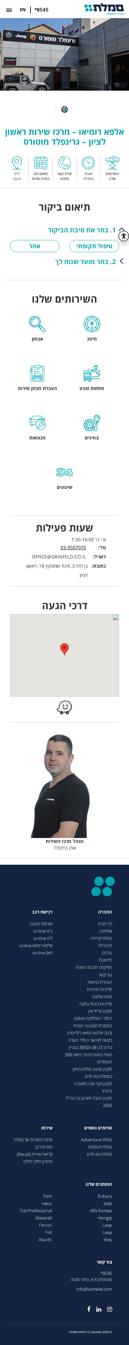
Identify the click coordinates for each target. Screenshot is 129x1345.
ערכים (107, 953)
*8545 (41, 10)
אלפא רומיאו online (36, 945)
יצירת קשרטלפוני (64, 176)
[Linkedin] (95, 1306)
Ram (47, 1196)
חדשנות (105, 960)
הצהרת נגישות (100, 982)
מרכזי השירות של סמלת (33, 1140)
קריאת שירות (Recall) (35, 1154)
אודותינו (105, 931)
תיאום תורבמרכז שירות (41, 176)
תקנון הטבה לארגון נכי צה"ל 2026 (89, 1101)
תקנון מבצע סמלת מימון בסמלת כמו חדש (92, 1072)
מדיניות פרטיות (99, 989)
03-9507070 (73, 547)
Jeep (108, 1203)
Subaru (105, 1196)
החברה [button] (105, 912)
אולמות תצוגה (41, 924)
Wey (108, 1239)
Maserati (43, 1218)
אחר (34, 246)
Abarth (45, 1239)
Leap (107, 1225)
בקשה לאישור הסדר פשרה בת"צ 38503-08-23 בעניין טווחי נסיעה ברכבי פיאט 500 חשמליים (88, 1051)
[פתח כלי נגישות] (123, 236)
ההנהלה (105, 945)
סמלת (104, 9)
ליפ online (43, 938)
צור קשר (105, 975)
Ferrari (45, 1225)
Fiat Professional (36, 1210)
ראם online (42, 953)
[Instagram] (106, 1306)
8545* (106, 1273)
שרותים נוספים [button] (98, 1128)
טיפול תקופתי (94, 246)
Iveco (47, 1203)
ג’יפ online (43, 931)
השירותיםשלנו (112, 176)
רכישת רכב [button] (42, 912)
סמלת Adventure (96, 1140)
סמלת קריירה (101, 938)
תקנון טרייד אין (100, 1011)
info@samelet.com (94, 1289)
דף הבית (105, 924)
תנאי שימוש (102, 997)
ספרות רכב (44, 1147)
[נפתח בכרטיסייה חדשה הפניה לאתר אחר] (64, 707)
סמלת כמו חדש (99, 1154)
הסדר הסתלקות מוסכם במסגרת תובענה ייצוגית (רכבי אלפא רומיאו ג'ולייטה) (89, 1026)
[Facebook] (85, 1306)
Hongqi (105, 1218)
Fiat (48, 1232)
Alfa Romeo (101, 1210)
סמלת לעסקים (100, 1147)
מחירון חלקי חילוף (38, 1161)
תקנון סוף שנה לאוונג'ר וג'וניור (92, 1087)
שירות (47, 1128)
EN (23, 10)
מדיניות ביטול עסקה (95, 1004)
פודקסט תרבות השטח (94, 967)
